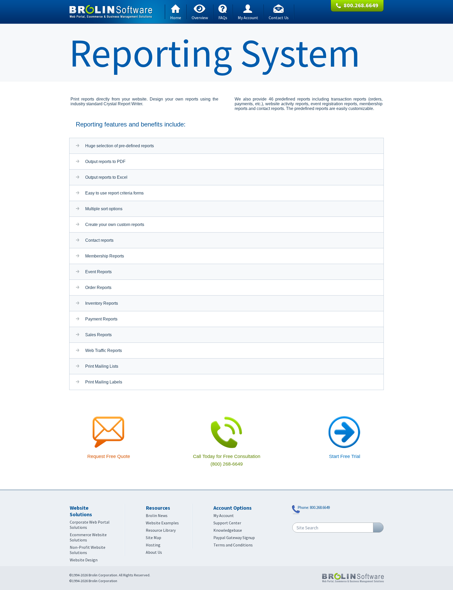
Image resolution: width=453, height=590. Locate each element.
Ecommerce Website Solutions (88, 537)
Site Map (153, 537)
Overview (200, 17)
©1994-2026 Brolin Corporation (93, 580)
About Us (154, 552)
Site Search (307, 528)
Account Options (232, 507)
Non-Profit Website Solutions (87, 550)
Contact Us (279, 17)
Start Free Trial (344, 456)
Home (175, 17)
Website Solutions (81, 511)
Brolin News (157, 515)
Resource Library (161, 530)
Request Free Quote (108, 456)
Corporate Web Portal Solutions (90, 524)
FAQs (222, 17)
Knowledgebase (227, 530)
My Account (248, 17)
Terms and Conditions (233, 544)
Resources (158, 507)
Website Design (84, 559)
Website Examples (162, 522)
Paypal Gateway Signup (234, 537)
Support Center (227, 522)
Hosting (153, 544)
